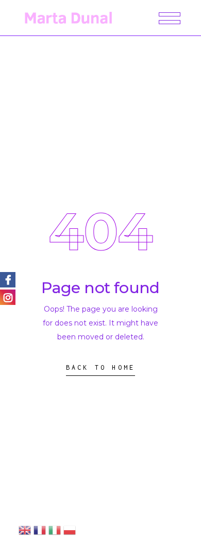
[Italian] (54, 529)
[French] (40, 529)
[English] (25, 529)
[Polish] (69, 529)
